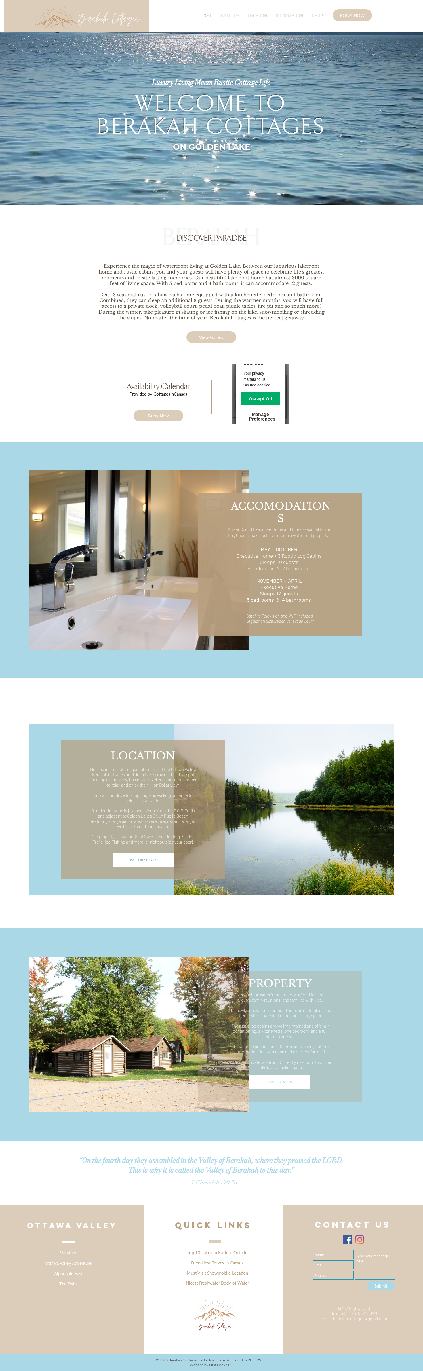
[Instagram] (359, 1239)
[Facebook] (347, 1239)
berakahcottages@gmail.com (360, 1318)
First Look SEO (221, 1365)
